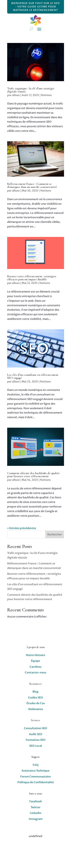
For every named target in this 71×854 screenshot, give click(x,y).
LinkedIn (35, 813)
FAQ (35, 765)
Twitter (35, 807)
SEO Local (35, 746)
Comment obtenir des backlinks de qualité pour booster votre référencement (33, 474)
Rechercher (54, 534)
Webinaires (35, 709)
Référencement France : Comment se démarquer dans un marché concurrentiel (32, 185)
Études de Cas (36, 703)
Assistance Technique (35, 770)
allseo (16, 95)
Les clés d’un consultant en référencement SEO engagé (32, 376)
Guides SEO (35, 697)
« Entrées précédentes (21, 528)
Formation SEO (35, 740)
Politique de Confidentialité (35, 782)
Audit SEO (35, 734)
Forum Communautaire (35, 776)
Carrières (35, 667)
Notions (46, 95)
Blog (35, 691)
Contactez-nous (35, 672)
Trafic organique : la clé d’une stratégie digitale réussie (30, 89)
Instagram (35, 819)
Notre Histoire (35, 655)
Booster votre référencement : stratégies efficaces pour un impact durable (31, 277)
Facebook (35, 801)
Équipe (35, 661)
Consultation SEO (35, 728)
